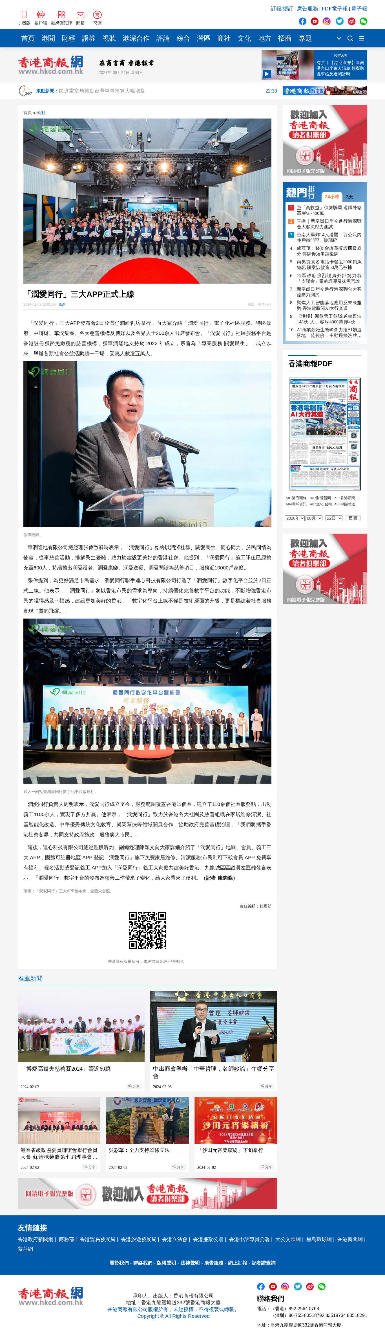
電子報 (359, 9)
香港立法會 (174, 1239)
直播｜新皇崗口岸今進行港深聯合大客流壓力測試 (329, 224)
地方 (264, 38)
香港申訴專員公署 (249, 1239)
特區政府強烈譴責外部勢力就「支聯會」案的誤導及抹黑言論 (329, 278)
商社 (224, 38)
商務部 (66, 1239)
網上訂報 (237, 1263)
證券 (89, 38)
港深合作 (136, 38)
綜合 (183, 38)
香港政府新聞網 (35, 1239)
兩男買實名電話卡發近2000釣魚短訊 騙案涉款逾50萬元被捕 (329, 265)
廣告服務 (307, 9)
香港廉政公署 (208, 1239)
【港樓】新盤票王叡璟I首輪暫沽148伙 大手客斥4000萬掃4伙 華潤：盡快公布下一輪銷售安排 (329, 319)
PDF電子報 (335, 9)
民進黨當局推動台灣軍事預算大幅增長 (168, 91)
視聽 (109, 38)
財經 (68, 38)
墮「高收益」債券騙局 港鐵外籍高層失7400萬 (329, 210)
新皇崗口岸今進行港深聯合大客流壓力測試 (329, 292)
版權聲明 (166, 1263)
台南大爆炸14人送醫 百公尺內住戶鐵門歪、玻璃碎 (329, 238)
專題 (305, 38)
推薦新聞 (30, 978)
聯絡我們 (142, 1263)
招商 (285, 38)
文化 (244, 38)
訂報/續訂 (282, 9)
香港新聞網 (350, 1239)
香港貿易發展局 (97, 1239)
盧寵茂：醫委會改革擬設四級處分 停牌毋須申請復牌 (329, 251)
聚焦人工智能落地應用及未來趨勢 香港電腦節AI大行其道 (329, 305)
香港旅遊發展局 (138, 1239)
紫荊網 (25, 1249)
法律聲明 (190, 1263)
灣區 (204, 38)
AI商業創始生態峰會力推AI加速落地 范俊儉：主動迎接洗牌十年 (329, 332)
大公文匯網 (288, 1239)
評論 (163, 38)
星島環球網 (319, 1239)
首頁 (28, 38)
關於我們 (119, 1263)
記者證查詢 (264, 1263)
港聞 (48, 38)
